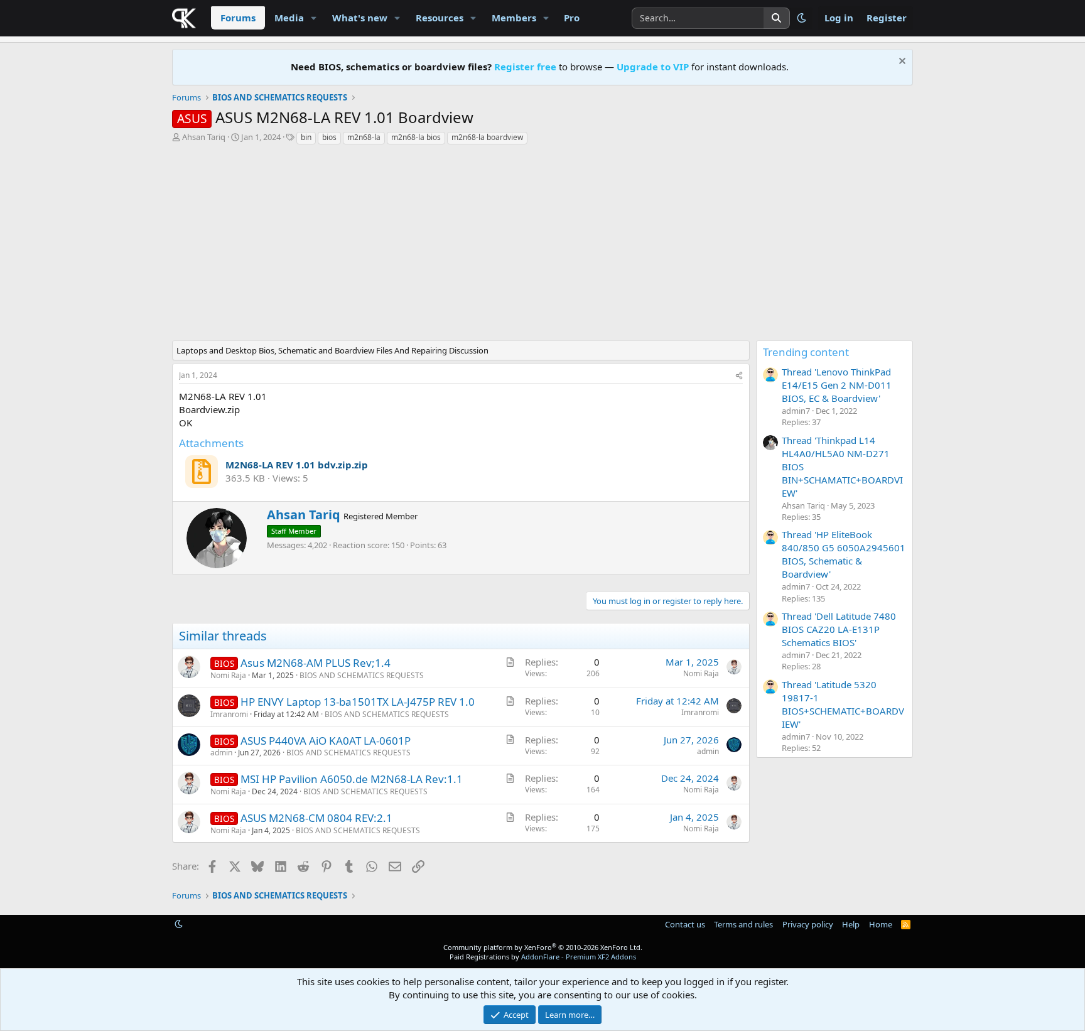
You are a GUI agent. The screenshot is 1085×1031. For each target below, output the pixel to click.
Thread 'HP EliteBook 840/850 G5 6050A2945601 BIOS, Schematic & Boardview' (843, 554)
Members (514, 17)
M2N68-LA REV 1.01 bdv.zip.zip (296, 464)
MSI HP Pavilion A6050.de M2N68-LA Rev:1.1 (351, 779)
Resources (439, 17)
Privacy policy (807, 924)
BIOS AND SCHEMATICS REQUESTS (362, 675)
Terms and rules (743, 924)
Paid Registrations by (543, 956)
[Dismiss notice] (900, 62)
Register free (525, 66)
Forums (238, 17)
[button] (314, 18)
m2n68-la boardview (487, 137)
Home (880, 924)
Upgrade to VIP (653, 66)
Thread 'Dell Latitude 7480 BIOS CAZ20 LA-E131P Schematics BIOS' (839, 629)
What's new (359, 17)
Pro (572, 17)
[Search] (777, 18)
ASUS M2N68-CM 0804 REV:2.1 (316, 818)
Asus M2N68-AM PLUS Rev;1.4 (315, 663)
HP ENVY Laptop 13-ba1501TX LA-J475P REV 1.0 (357, 701)
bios (329, 137)
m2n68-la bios (416, 137)
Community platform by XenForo (542, 947)
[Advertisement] (464, 246)
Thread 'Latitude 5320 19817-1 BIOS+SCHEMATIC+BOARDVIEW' (843, 704)
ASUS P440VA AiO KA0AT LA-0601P (325, 740)
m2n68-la (364, 137)
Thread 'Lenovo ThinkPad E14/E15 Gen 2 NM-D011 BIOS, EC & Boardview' (837, 384)
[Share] (739, 376)
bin (306, 137)
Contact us (685, 924)
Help (851, 924)
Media (289, 17)
